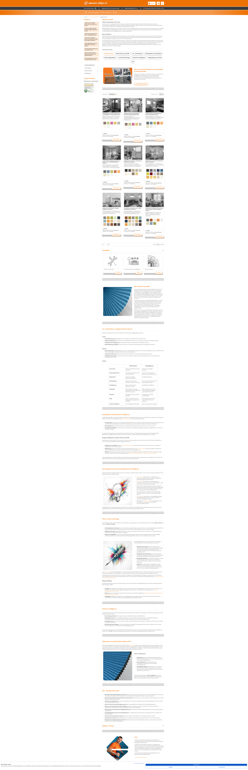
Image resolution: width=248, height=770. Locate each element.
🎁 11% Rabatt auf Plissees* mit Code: (151, 8)
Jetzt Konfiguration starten (141, 83)
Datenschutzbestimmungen (139, 763)
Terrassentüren (147, 500)
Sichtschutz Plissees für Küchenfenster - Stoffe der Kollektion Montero (154, 114)
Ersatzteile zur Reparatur (105, 12)
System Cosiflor (107, 572)
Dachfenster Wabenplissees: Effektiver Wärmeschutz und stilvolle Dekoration (90, 54)
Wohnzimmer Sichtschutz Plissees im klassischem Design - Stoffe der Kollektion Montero (154, 209)
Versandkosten (116, 135)
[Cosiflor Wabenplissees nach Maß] (117, 680)
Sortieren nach (105, 94)
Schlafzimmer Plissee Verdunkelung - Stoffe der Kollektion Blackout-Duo (132, 114)
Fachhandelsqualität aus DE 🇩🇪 (131, 8)
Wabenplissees (132, 645)
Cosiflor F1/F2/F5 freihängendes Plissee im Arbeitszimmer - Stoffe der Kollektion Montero (111, 162)
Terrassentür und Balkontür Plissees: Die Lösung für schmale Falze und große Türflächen (91, 39)
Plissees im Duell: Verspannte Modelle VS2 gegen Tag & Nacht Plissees (91, 29)
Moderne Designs (141, 448)
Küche (138, 496)
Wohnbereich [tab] (88, 73)
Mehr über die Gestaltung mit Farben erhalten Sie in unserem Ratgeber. (143, 453)
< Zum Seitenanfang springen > (141, 757)
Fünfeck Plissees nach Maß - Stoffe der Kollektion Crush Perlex (111, 209)
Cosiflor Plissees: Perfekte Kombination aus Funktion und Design (91, 24)
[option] (104, 123)
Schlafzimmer (139, 481)
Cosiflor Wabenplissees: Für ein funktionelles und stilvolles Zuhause (91, 44)
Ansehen (118, 272)
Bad (142, 496)
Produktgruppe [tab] (88, 70)
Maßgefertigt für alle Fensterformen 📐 (110, 8)
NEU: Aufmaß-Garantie (89, 8)
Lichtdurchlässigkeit (126, 418)
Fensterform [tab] (88, 68)
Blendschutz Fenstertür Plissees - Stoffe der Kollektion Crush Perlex (132, 209)
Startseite (86, 16)
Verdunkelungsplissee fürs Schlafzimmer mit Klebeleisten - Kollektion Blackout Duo (111, 114)
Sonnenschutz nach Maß (93, 12)
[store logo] (96, 3)
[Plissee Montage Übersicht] (117, 569)
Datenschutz (119, 83)
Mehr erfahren (116, 139)
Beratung (115, 12)
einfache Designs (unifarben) (127, 445)
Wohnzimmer (139, 477)
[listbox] (112, 125)
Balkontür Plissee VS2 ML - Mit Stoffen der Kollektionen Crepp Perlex (133, 161)
